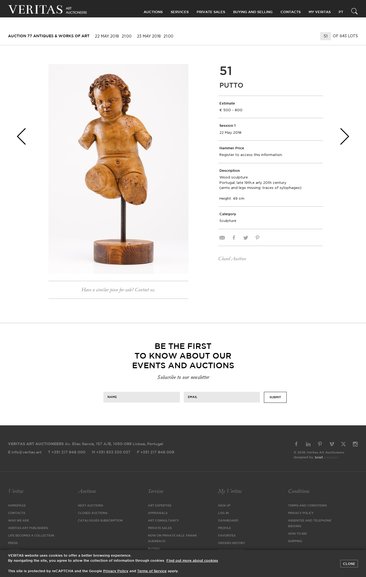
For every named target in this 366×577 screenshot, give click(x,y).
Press (13, 543)
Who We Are (18, 520)
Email (192, 397)
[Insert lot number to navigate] (326, 36)
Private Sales (211, 12)
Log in (223, 513)
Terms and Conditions (307, 505)
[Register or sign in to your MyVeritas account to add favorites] (180, 72)
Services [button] (180, 12)
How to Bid (297, 534)
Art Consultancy (163, 520)
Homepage (17, 505)
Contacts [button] (291, 12)
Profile (224, 528)
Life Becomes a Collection (31, 535)
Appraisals (157, 513)
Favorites (227, 535)
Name (112, 397)
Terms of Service (152, 571)
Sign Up (224, 505)
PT (341, 12)
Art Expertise (159, 505)
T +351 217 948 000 (66, 452)
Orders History (231, 543)
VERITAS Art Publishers (28, 528)
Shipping (295, 541)
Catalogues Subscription (100, 520)
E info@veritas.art (25, 452)
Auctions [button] (153, 12)
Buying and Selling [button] (252, 12)
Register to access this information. (251, 155)
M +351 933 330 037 (111, 452)
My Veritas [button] (320, 12)
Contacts (16, 513)
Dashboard (228, 520)
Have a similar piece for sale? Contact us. (118, 290)
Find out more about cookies (192, 560)
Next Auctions (90, 505)
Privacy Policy (301, 513)
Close (349, 563)
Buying (154, 549)
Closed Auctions (92, 513)
